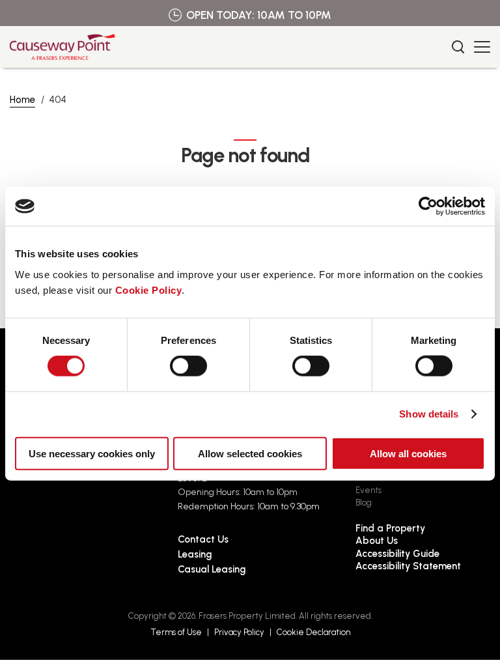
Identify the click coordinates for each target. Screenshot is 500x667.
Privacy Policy (239, 632)
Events (368, 490)
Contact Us (203, 539)
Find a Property (390, 528)
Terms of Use (176, 632)
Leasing (195, 554)
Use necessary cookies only (92, 453)
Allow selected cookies (250, 453)
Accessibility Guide (397, 554)
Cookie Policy (148, 289)
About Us (376, 540)
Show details (428, 413)
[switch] (188, 366)
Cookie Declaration (313, 632)
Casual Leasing (211, 569)
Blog (363, 502)
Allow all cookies (408, 453)
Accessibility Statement (408, 566)
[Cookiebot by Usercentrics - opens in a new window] (428, 206)
